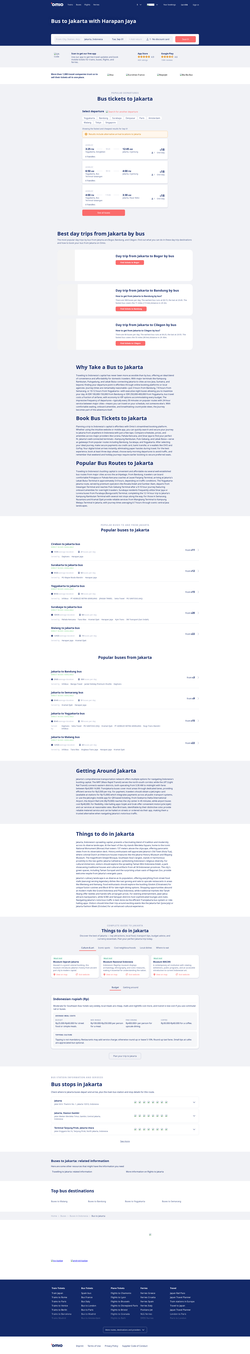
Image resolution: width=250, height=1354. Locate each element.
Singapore (110, 122)
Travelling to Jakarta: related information (72, 1171)
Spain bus (86, 1293)
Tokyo (98, 122)
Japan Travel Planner (180, 1297)
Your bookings (169, 5)
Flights (87, 4)
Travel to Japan (177, 1305)
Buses (78, 4)
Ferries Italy (146, 1305)
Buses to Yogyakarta (135, 1201)
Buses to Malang (59, 1201)
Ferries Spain (147, 1301)
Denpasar (130, 118)
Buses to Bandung (97, 1201)
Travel (173, 1288)
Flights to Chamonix (121, 1293)
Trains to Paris (59, 1301)
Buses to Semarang (171, 1201)
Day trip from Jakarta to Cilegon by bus (146, 325)
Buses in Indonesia (79, 1216)
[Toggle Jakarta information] (194, 1102)
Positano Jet (146, 1309)
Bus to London (88, 1305)
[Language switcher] (152, 4)
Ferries (96, 4)
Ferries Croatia (148, 1297)
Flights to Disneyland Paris (124, 1305)
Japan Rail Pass (177, 1293)
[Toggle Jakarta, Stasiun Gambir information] (194, 1115)
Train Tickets (58, 1288)
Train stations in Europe (182, 1301)
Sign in (196, 5)
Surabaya (116, 118)
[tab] (87, 948)
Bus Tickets (87, 1288)
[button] (119, 39)
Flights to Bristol (119, 1309)
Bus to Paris (87, 1309)
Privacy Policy (111, 1345)
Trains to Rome (59, 1297)
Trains (70, 4)
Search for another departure (123, 111)
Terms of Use (94, 1345)
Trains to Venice (60, 1305)
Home (54, 1216)
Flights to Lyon (118, 1297)
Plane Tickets (117, 1288)
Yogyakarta (89, 118)
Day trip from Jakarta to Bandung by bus (147, 290)
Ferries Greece (147, 1293)
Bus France (86, 1297)
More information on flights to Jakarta (145, 1171)
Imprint (79, 1345)
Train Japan (57, 1293)
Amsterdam (154, 118)
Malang (87, 122)
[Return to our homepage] (59, 5)
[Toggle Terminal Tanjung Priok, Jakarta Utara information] (194, 1129)
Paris (141, 118)
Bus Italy (85, 1301)
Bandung (103, 118)
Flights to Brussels (120, 1301)
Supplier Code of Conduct (135, 1345)
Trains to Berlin (59, 1309)
